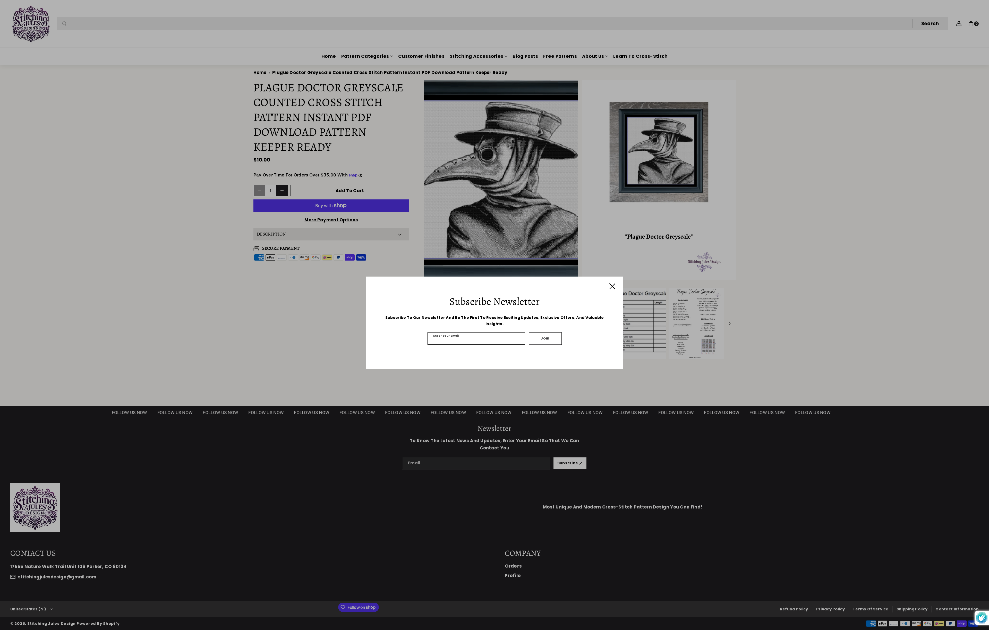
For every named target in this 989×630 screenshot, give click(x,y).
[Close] (612, 286)
